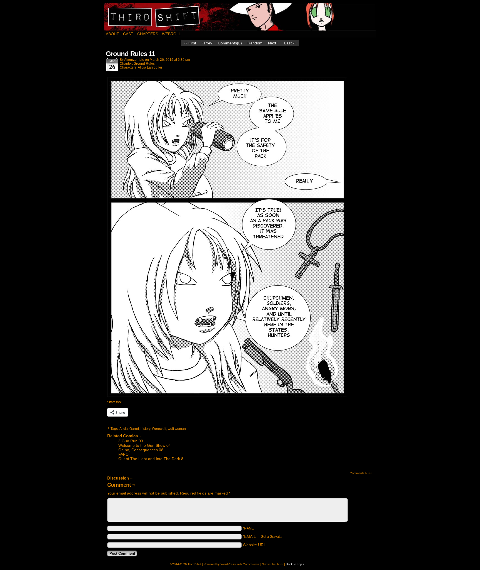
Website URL (254, 545)
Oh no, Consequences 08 (140, 450)
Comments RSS (360, 473)
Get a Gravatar (272, 537)
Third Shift (240, 17)
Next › (273, 43)
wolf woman (177, 429)
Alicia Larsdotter (150, 67)
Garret (134, 429)
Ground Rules (144, 63)
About (112, 34)
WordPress (228, 564)
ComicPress (251, 564)
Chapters (147, 34)
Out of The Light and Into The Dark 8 (150, 458)
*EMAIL (263, 536)
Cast (128, 34)
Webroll (171, 34)
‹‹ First (190, 43)
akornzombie (134, 60)
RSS (280, 564)
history (145, 429)
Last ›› (290, 43)
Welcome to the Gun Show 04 (144, 445)
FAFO (123, 454)
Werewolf (159, 429)
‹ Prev (207, 43)
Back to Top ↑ (295, 564)
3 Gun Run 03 (130, 441)
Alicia (123, 429)
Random (255, 43)
